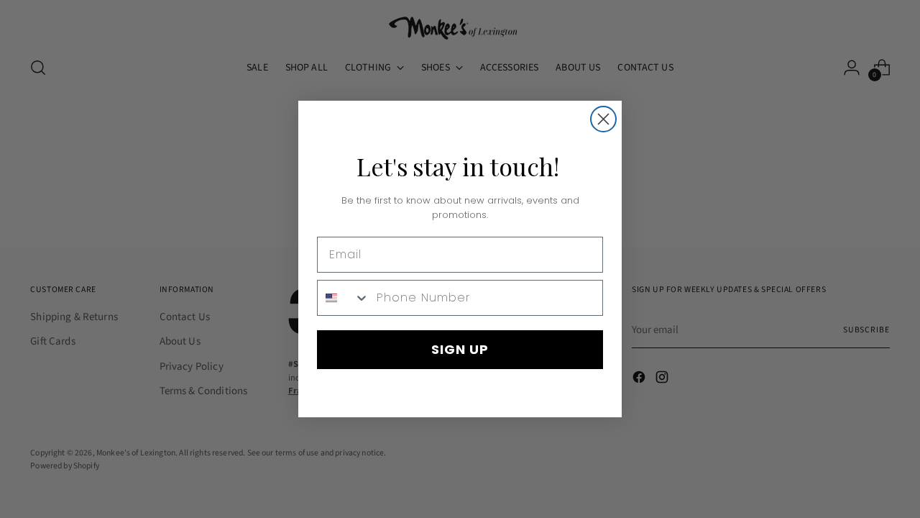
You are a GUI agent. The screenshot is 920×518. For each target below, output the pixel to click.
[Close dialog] (603, 119)
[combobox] (343, 298)
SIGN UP (460, 349)
